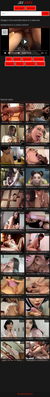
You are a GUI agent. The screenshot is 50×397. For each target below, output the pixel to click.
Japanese (27, 59)
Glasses (20, 64)
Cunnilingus (38, 59)
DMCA (24, 394)
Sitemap (30, 394)
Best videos (19, 8)
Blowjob (17, 59)
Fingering (9, 64)
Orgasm (40, 64)
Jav (25, 2)
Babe (9, 59)
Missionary (30, 64)
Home (19, 394)
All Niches (30, 8)
